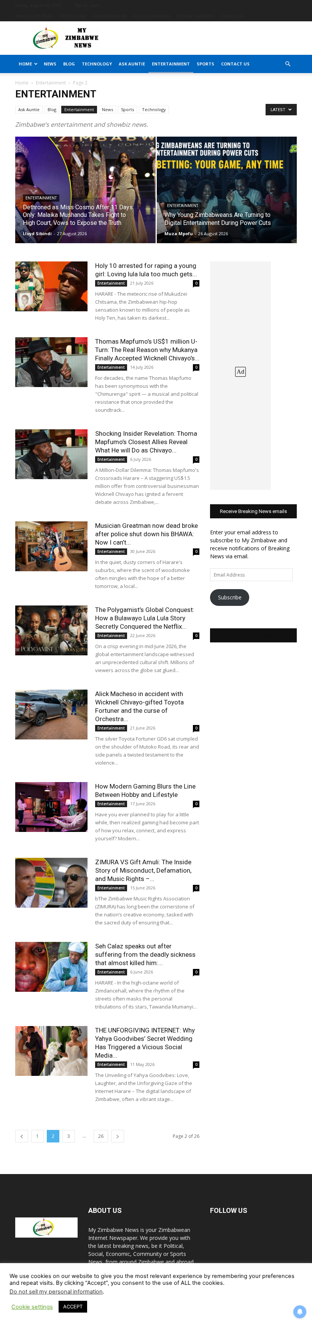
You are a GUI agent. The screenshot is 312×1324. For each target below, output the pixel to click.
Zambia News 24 (109, 16)
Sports (205, 64)
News (50, 64)
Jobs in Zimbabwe (152, 16)
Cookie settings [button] (32, 1306)
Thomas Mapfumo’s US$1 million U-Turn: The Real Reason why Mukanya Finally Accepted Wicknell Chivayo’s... (147, 350)
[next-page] (117, 1136)
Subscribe (230, 597)
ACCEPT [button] (73, 1306)
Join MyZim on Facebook (254, 635)
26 (100, 1136)
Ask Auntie (132, 64)
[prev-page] (21, 1136)
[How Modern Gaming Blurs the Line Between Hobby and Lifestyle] (51, 807)
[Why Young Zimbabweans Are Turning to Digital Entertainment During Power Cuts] (227, 197)
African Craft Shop (33, 16)
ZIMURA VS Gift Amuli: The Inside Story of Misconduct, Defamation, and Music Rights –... (143, 870)
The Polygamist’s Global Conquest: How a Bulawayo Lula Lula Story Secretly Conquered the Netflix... (144, 618)
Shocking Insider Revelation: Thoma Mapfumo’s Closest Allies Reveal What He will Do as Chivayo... (146, 442)
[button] (288, 64)
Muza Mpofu (178, 233)
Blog (69, 64)
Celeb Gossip (72, 16)
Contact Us (232, 16)
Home (25, 64)
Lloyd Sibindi (37, 233)
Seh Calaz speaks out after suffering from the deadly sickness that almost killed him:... (145, 954)
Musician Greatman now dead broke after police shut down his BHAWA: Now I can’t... (146, 534)
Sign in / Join (86, 5)
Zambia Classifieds (195, 16)
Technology (97, 64)
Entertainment (171, 64)
